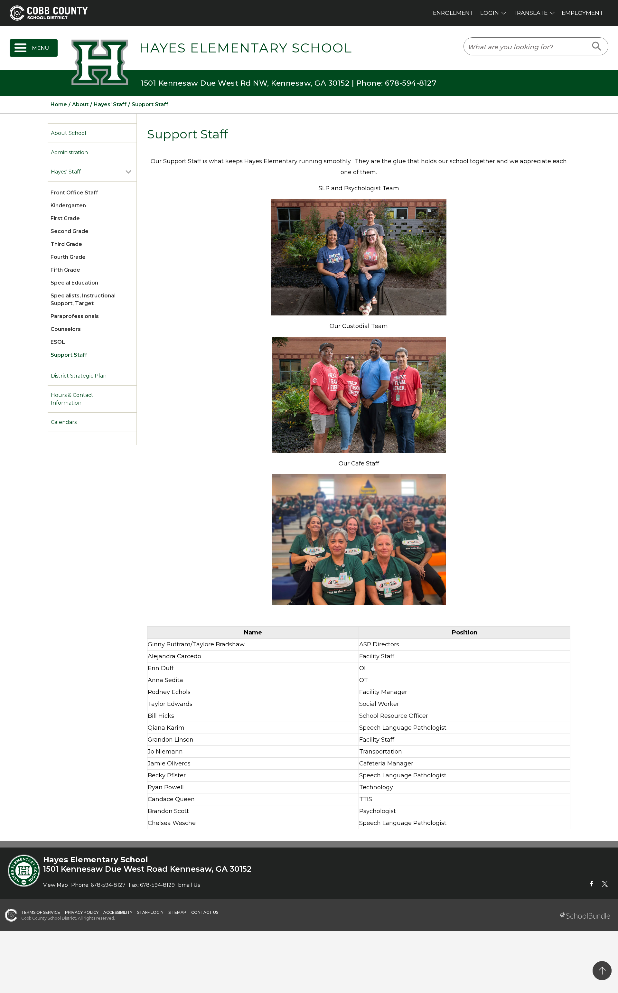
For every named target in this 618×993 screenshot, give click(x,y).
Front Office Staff (74, 193)
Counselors (66, 329)
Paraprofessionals (75, 316)
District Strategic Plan (79, 376)
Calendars (64, 422)
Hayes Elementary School (245, 48)
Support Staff (69, 355)
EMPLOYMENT (582, 12)
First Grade (65, 218)
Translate (530, 12)
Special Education (74, 283)
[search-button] (597, 46)
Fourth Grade (68, 257)
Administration (69, 152)
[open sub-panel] (128, 172)
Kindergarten (68, 205)
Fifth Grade (65, 270)
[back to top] (602, 970)
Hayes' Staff (66, 172)
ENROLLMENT (453, 12)
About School (68, 133)
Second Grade (70, 231)
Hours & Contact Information (72, 399)
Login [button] (489, 12)
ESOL (58, 342)
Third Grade (66, 244)
